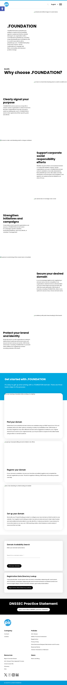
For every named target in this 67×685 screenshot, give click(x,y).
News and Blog (35, 658)
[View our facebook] (9, 675)
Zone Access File (8, 664)
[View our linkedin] (17, 675)
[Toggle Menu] (60, 4)
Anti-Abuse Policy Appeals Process (14, 661)
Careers (6, 636)
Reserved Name (35, 647)
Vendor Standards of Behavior (40, 649)
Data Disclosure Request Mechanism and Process (45, 644)
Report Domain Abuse (10, 658)
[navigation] (48, 4)
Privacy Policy (35, 642)
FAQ (5, 669)
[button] (2, 8)
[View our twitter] (5, 675)
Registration (34, 639)
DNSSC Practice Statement (39, 636)
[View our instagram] (13, 675)
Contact (6, 634)
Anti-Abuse (34, 634)
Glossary (6, 666)
